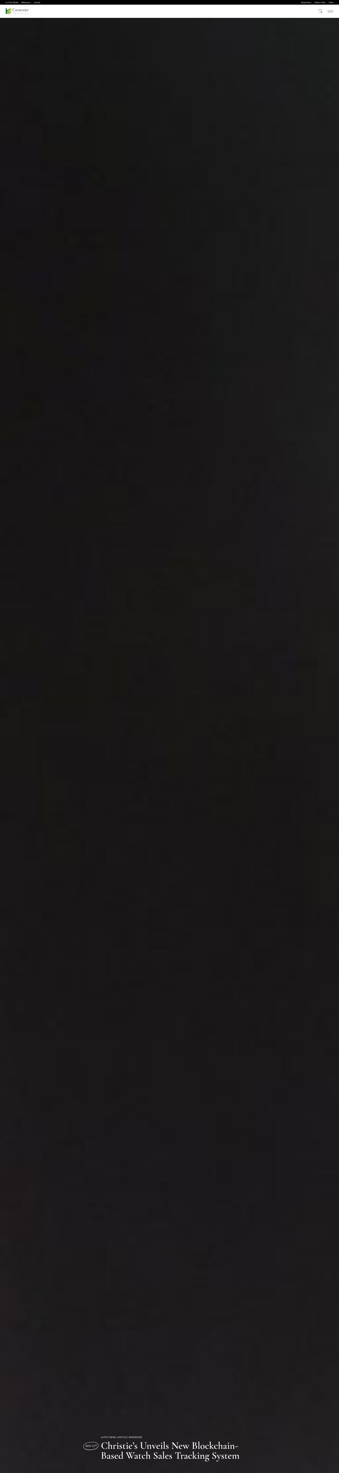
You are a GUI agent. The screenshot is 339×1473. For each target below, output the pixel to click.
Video (331, 2)
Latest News (108, 1437)
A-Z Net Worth (11, 2)
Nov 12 (91, 1446)
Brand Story (306, 2)
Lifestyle (122, 1437)
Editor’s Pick (320, 2)
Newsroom (135, 1437)
